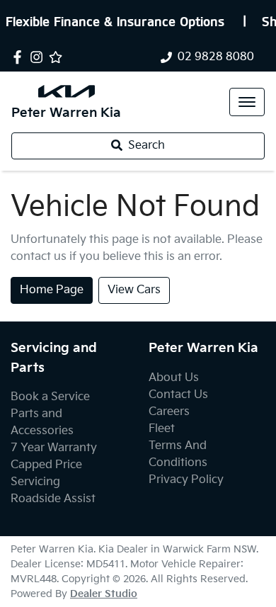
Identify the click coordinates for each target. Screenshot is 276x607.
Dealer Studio (103, 594)
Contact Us (178, 395)
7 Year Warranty (54, 448)
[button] (247, 102)
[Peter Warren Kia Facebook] (20, 57)
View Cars (134, 290)
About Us (174, 378)
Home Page (52, 290)
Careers (169, 412)
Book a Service (50, 397)
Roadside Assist (53, 499)
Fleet (162, 429)
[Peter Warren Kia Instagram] (39, 57)
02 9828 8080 (216, 57)
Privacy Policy (186, 480)
